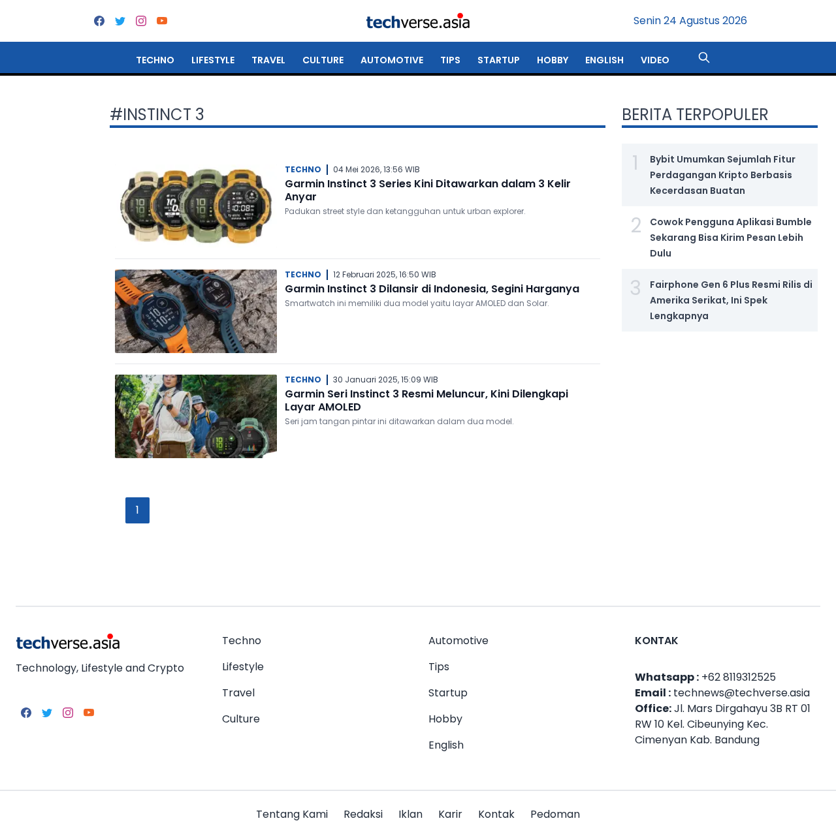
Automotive (392, 60)
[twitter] (120, 20)
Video (655, 60)
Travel (268, 60)
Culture (323, 60)
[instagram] (141, 20)
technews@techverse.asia (741, 692)
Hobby (552, 60)
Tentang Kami (292, 814)
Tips (450, 60)
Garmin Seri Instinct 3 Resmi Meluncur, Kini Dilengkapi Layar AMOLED (426, 400)
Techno (155, 60)
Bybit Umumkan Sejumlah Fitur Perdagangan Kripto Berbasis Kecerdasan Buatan (723, 175)
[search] (704, 57)
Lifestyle (212, 60)
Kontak (496, 814)
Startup (498, 60)
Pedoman (555, 814)
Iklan (410, 814)
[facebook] (99, 20)
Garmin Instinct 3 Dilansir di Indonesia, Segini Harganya (432, 288)
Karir (450, 814)
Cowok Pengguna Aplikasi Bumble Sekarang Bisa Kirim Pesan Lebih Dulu (731, 237)
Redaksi (363, 814)
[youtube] (162, 20)
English (604, 60)
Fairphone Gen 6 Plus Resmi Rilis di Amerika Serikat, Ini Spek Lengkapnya (731, 300)
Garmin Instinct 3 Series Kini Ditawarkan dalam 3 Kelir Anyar (428, 190)
